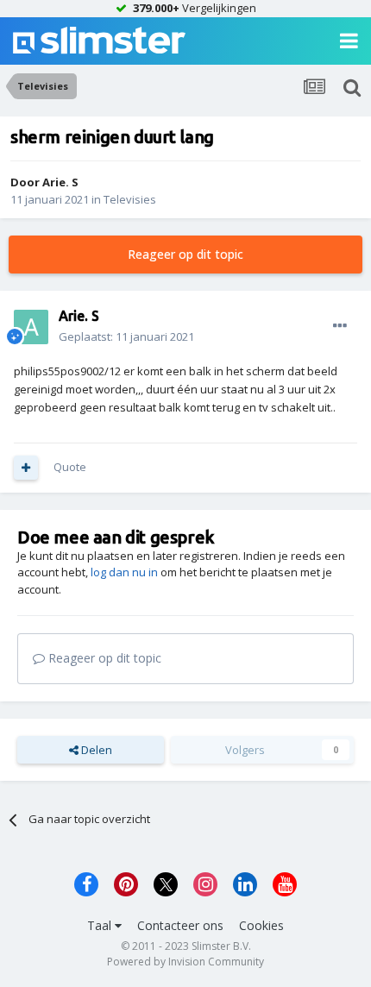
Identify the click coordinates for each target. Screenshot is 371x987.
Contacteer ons (180, 925)
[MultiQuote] (26, 468)
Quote (69, 467)
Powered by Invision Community (185, 961)
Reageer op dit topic (185, 254)
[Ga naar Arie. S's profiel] (31, 327)
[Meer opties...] (340, 326)
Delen (95, 750)
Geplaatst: (126, 336)
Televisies (130, 199)
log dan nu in (124, 572)
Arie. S (60, 182)
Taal (101, 925)
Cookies (261, 925)
